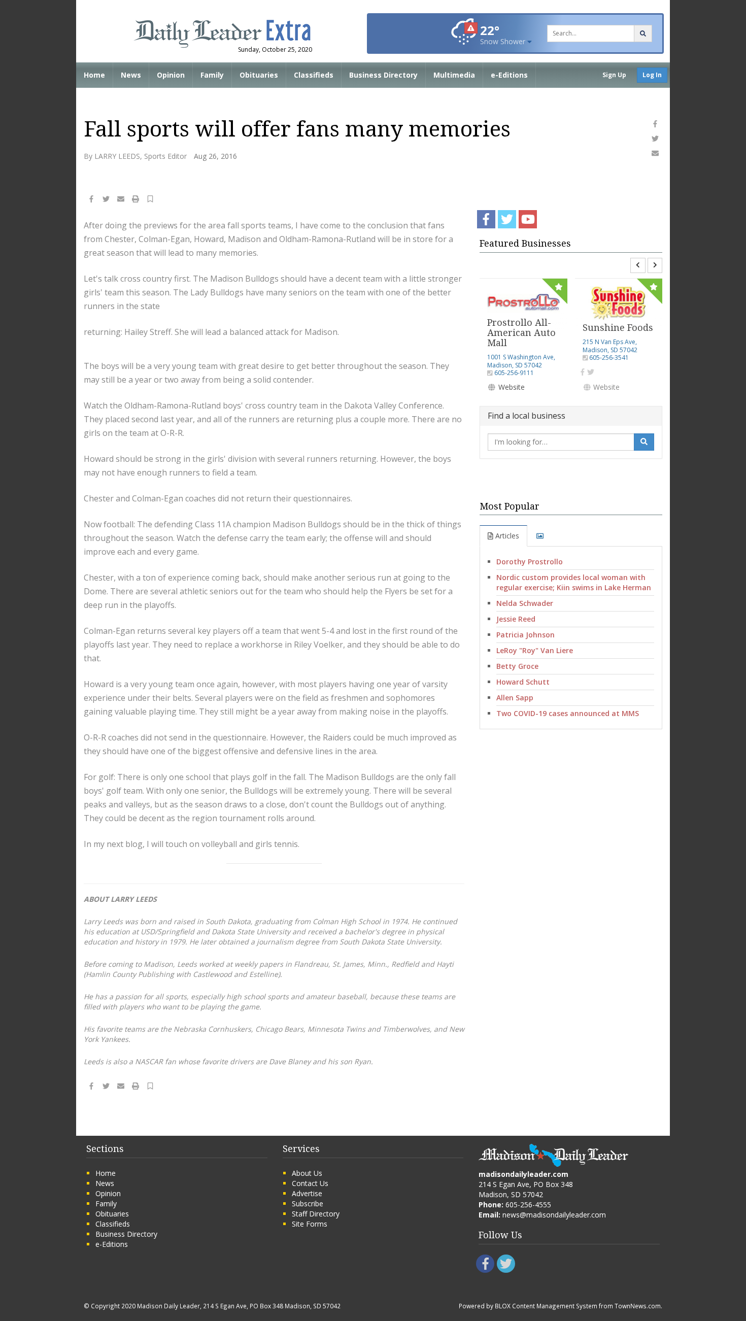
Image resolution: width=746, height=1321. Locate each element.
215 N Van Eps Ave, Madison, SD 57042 (610, 345)
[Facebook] (583, 372)
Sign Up (614, 75)
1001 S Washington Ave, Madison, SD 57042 (521, 361)
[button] (150, 200)
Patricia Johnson (525, 634)
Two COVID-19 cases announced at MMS (567, 713)
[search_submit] (644, 442)
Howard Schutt (523, 682)
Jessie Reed (515, 619)
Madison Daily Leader (168, 1306)
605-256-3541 (609, 357)
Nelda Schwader (524, 603)
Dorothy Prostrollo (529, 561)
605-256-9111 (514, 372)
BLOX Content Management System (546, 1306)
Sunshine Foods (618, 327)
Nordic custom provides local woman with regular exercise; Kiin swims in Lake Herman (573, 582)
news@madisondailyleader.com (554, 1215)
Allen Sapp (514, 697)
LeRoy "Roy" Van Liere (534, 650)
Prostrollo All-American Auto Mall (521, 332)
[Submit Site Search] (643, 33)
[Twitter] (590, 372)
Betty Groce (517, 666)
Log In (652, 75)
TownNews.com (638, 1306)
